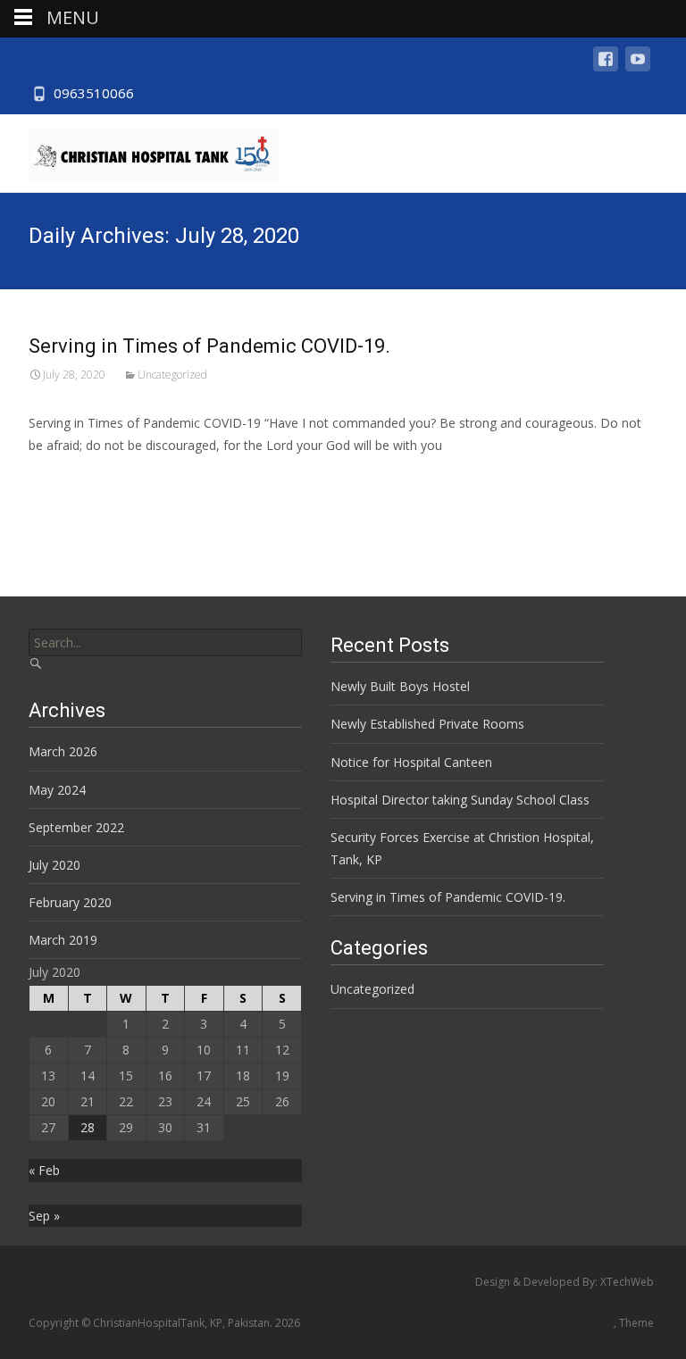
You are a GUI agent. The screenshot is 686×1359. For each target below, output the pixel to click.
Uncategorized (172, 374)
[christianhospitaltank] (139, 150)
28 (87, 1127)
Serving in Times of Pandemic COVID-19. (209, 346)
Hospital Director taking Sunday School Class (460, 799)
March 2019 (63, 939)
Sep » (44, 1215)
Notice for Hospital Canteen (411, 762)
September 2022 (76, 827)
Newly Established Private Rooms (427, 723)
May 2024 (57, 789)
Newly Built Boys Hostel (400, 686)
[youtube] (637, 67)
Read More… (68, 478)
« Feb (44, 1170)
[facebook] (605, 67)
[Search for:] (165, 642)
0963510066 (94, 93)
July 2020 (54, 864)
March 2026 (63, 751)
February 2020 (70, 902)
